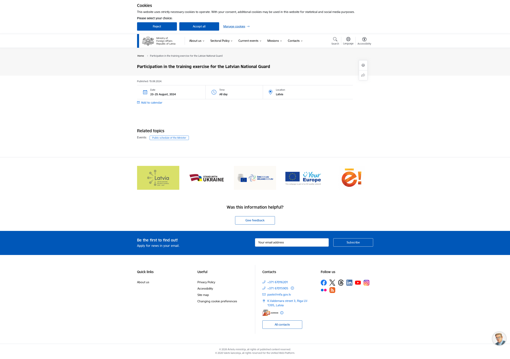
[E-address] (270, 312)
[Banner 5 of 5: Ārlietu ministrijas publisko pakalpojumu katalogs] (351, 177)
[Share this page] (363, 75)
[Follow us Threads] (341, 283)
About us (143, 282)
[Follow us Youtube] (358, 282)
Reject (157, 26)
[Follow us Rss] (332, 290)
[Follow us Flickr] (324, 290)
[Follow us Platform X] (332, 283)
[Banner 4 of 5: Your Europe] (303, 177)
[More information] (292, 288)
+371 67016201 (277, 282)
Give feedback (255, 220)
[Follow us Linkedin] (349, 283)
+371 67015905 (277, 288)
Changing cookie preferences (217, 301)
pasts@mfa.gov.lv (279, 294)
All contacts (282, 324)
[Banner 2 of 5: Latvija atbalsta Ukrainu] (207, 177)
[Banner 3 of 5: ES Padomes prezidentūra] (255, 177)
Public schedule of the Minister (169, 137)
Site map (203, 295)
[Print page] (363, 65)
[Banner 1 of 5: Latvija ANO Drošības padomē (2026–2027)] (158, 177)
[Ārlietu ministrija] (159, 41)
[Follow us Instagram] (367, 283)
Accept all (199, 26)
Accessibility (205, 288)
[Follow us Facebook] (324, 283)
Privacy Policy (206, 282)
